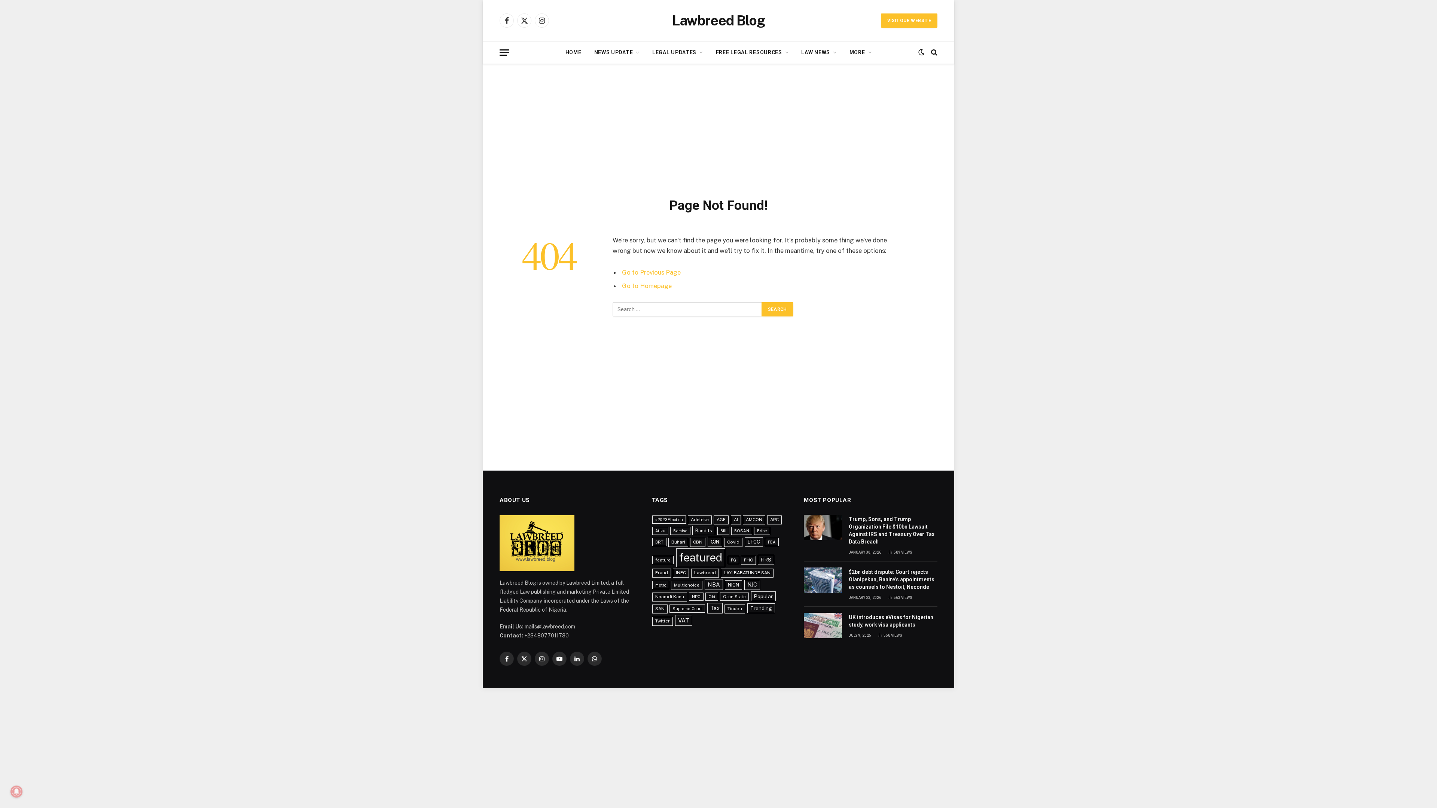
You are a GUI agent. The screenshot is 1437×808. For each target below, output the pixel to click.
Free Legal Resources (749, 52)
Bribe (762, 531)
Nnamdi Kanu (669, 596)
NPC (696, 596)
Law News (815, 52)
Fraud (661, 572)
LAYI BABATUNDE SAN (747, 572)
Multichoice (686, 585)
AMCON (754, 519)
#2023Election (669, 519)
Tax (715, 608)
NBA (714, 584)
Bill (723, 531)
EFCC (754, 542)
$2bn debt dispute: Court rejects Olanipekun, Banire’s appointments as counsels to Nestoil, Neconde (891, 579)
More (857, 52)
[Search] (933, 52)
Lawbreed (705, 572)
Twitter (662, 621)
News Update (613, 52)
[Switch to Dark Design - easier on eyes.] (921, 52)
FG (733, 560)
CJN (715, 542)
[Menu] (504, 52)
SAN (660, 608)
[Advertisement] (718, 129)
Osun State (734, 596)
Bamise (680, 531)
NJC (752, 585)
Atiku (660, 531)
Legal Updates (674, 52)
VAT (683, 620)
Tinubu (734, 608)
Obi (711, 596)
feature (663, 560)
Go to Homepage (647, 286)
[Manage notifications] (16, 792)
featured (700, 557)
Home (573, 52)
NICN (733, 585)
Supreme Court (687, 608)
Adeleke (700, 519)
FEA (772, 542)
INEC (681, 572)
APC (774, 519)
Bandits (703, 530)
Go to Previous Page (651, 272)
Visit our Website (909, 20)
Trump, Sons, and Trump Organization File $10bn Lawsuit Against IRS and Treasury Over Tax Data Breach (891, 530)
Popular (763, 596)
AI (736, 519)
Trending (761, 608)
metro (660, 585)
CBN (697, 542)
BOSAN (741, 531)
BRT (659, 542)
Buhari (678, 542)
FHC (748, 560)
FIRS (766, 560)
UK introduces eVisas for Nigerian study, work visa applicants (891, 621)
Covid (733, 542)
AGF (721, 519)
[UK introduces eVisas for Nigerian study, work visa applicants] (823, 625)
